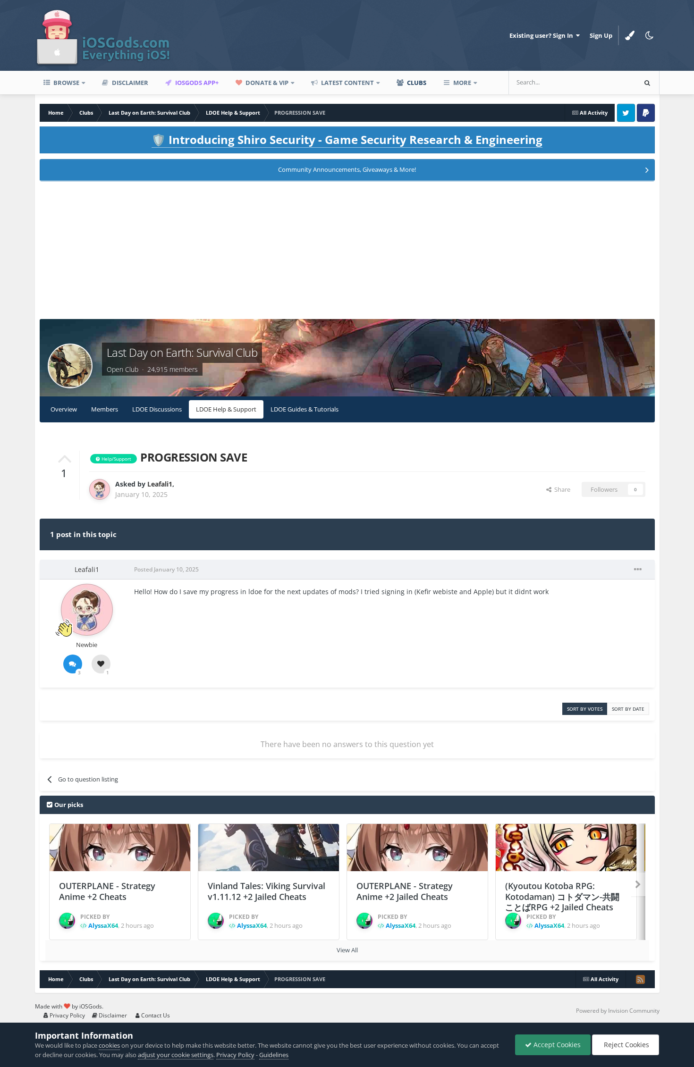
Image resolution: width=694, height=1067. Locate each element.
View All (347, 950)
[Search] (647, 82)
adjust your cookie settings (175, 1054)
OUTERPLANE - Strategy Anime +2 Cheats (107, 891)
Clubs (416, 82)
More (462, 82)
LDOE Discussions (157, 409)
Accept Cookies (556, 1044)
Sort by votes (584, 709)
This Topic (609, 82)
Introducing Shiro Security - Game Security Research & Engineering (347, 139)
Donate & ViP (266, 82)
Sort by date (628, 709)
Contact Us (155, 1015)
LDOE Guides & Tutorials (305, 409)
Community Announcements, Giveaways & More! (347, 169)
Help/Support (115, 458)
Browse (65, 82)
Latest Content (347, 82)
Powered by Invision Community (618, 1011)
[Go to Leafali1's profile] (99, 489)
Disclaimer (129, 82)
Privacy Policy (66, 1015)
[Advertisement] (347, 253)
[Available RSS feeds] (640, 979)
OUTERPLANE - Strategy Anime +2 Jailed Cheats (404, 891)
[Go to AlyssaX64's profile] (67, 921)
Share (560, 489)
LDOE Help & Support (226, 409)
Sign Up (601, 35)
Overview (64, 409)
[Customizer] (630, 35)
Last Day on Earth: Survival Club (182, 352)
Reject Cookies (625, 1044)
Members (104, 409)
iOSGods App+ (196, 82)
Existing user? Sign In (542, 35)
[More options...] (637, 569)
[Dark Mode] (650, 35)
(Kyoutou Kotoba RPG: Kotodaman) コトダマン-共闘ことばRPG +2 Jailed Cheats (562, 896)
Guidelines (273, 1054)
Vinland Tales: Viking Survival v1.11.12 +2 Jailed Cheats (266, 891)
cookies (109, 1045)
